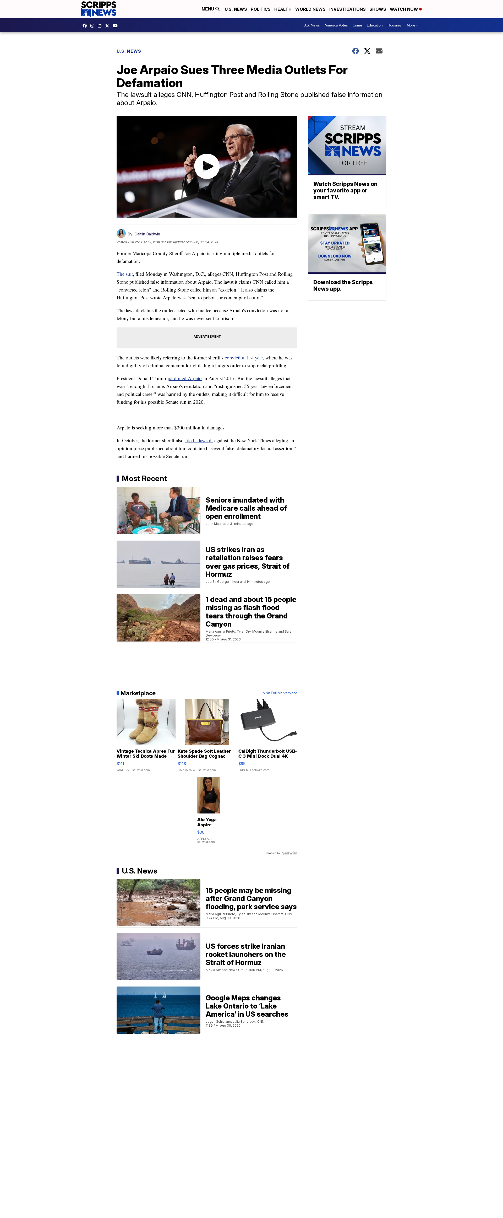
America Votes (336, 25)
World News (310, 9)
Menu (208, 9)
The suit (125, 274)
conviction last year (244, 357)
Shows (377, 9)
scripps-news (101, 26)
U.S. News (236, 9)
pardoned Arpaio (185, 378)
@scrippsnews (116, 26)
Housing (394, 25)
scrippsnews (86, 26)
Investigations (347, 9)
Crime (357, 25)
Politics (261, 9)
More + (412, 25)
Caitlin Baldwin (147, 233)
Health (283, 9)
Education (375, 25)
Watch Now (404, 9)
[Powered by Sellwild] (289, 853)
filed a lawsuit (199, 440)
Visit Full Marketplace (280, 693)
